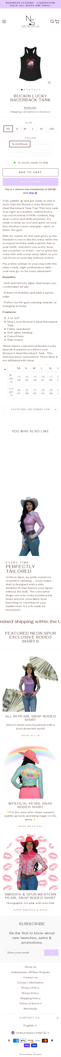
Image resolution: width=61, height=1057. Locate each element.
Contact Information (30, 982)
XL (41, 128)
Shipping (15, 111)
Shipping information (30, 409)
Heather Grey (41, 152)
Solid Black (20, 144)
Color (30, 138)
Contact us (30, 977)
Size (30, 122)
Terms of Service (30, 1003)
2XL (52, 128)
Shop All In (30, 735)
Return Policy (30, 993)
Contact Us (29, 1017)
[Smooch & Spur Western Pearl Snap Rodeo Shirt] (30, 862)
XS (8, 128)
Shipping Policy (30, 998)
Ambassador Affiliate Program (30, 972)
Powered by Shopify (30, 1054)
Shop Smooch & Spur (30, 910)
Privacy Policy (30, 987)
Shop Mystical (30, 826)
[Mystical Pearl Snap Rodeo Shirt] (30, 771)
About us (30, 966)
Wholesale (30, 1008)
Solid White (19, 152)
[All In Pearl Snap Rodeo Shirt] (30, 684)
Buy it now (30, 181)
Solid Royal (41, 144)
